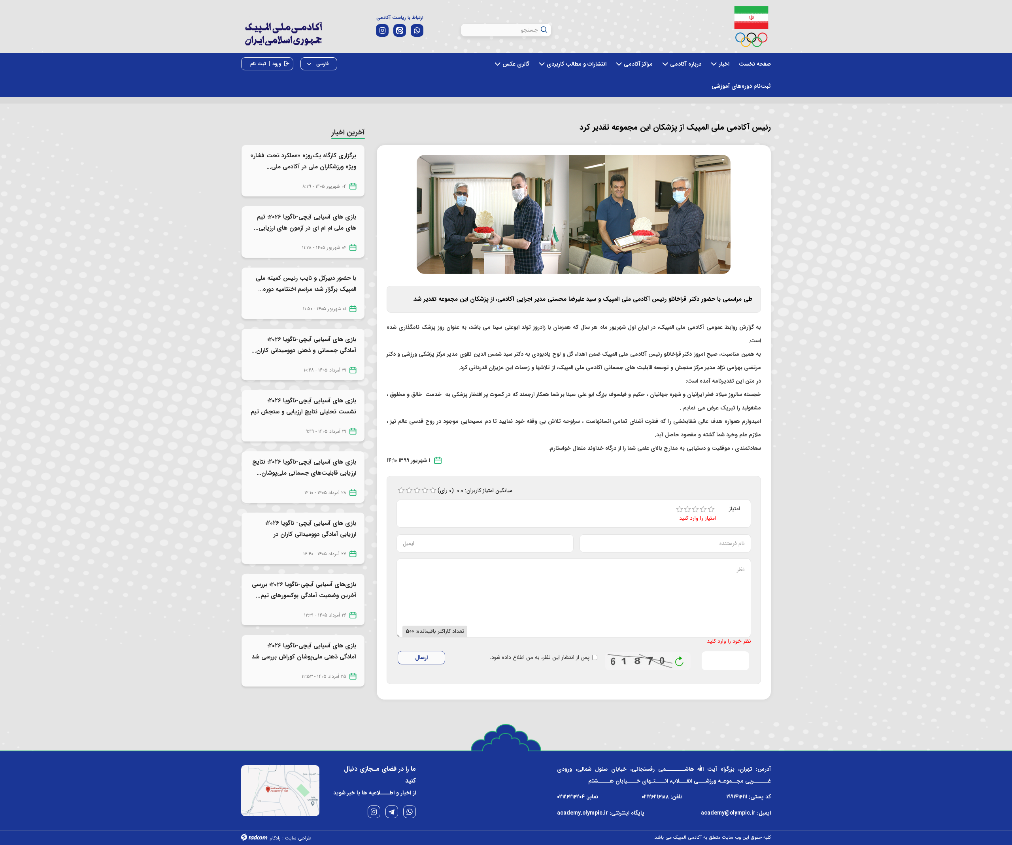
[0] (401, 490)
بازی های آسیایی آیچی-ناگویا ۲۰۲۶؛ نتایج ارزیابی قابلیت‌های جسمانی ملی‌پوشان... (304, 467)
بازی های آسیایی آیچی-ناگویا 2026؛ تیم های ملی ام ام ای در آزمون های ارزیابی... (305, 222)
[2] (687, 509)
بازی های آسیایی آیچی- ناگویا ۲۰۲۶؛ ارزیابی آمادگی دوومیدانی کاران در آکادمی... (310, 534)
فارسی (322, 64)
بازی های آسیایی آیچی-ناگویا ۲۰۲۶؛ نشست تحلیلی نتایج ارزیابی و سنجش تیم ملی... (303, 412)
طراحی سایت (298, 838)
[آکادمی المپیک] (283, 39)
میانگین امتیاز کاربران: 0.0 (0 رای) (475, 490)
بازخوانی (679, 659)
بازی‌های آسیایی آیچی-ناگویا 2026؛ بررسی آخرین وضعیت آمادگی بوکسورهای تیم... (304, 590)
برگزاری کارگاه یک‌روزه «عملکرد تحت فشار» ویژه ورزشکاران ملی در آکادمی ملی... (303, 161)
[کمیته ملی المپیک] (751, 26)
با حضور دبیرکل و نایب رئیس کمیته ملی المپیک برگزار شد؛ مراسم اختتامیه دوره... (306, 283)
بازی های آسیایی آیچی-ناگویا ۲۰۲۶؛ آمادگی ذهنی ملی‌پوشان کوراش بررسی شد (304, 651)
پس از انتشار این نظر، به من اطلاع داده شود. (539, 657)
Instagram (374, 811)
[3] (695, 509)
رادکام (275, 838)
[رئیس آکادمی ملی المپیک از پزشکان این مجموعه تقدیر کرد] (574, 214)
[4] (703, 509)
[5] (711, 509)
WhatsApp (409, 811)
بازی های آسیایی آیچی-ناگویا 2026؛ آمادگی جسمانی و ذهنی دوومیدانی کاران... (303, 345)
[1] (679, 509)
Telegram (391, 811)
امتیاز (734, 509)
